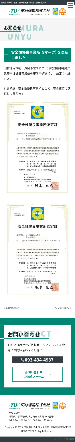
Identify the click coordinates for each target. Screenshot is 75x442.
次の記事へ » (62, 308)
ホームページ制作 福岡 (64, 439)
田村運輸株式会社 (35, 11)
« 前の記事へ (12, 308)
